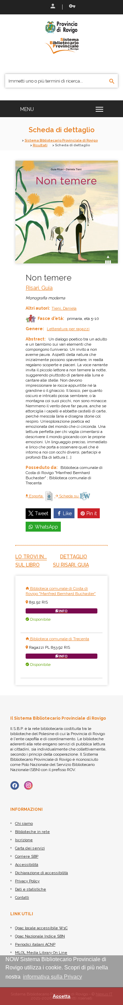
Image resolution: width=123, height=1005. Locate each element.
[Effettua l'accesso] (52, 7)
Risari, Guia (39, 288)
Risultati (40, 145)
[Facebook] (14, 785)
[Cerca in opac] (111, 81)
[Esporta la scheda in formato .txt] (49, 496)
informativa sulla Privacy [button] (52, 977)
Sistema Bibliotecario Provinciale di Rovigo (61, 140)
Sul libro (27, 565)
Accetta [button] (61, 996)
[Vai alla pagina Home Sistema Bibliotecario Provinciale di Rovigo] (61, 37)
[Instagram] (28, 785)
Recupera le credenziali (70, 7)
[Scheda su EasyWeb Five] (85, 496)
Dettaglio (73, 556)
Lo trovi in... (31, 556)
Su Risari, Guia (71, 565)
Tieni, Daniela (64, 308)
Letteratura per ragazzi (68, 328)
